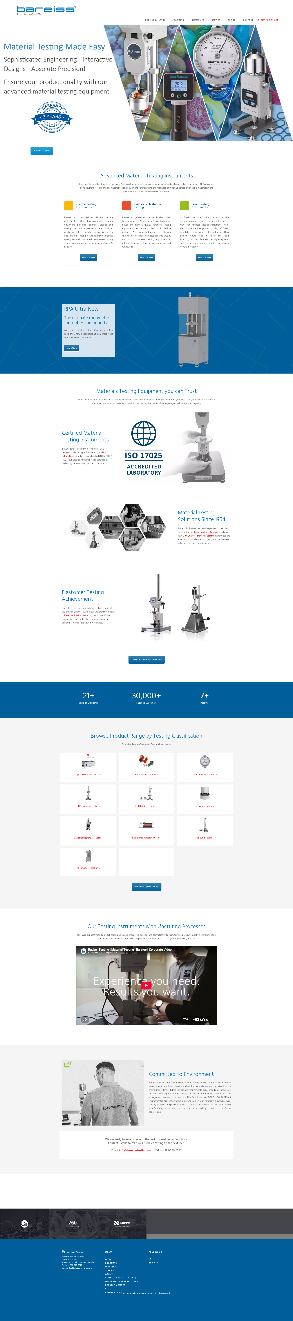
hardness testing (209, 532)
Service (216, 20)
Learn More (72, 348)
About (231, 20)
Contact (248, 20)
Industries (198, 20)
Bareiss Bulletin (155, 20)
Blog (108, 1288)
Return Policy (113, 1292)
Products (178, 20)
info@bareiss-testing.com (136, 1150)
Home (108, 1259)
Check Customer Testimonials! (147, 659)
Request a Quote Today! (146, 887)
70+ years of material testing (199, 536)
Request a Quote (42, 150)
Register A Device (268, 20)
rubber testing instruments (76, 615)
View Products (88, 257)
